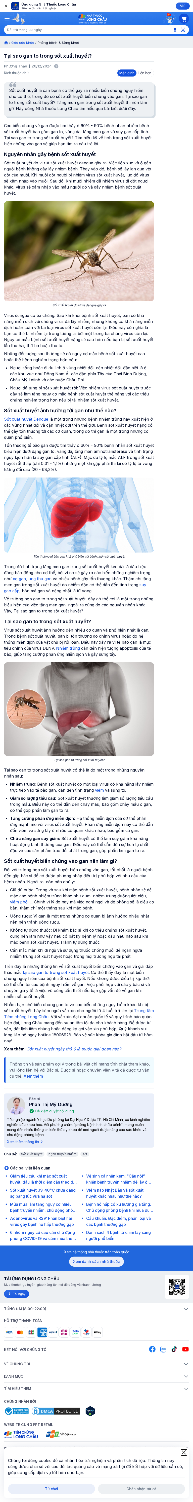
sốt (84, 1154)
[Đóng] (5, 6)
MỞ (182, 6)
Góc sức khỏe (22, 43)
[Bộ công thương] (16, 1411)
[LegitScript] (108, 1411)
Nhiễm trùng (68, 648)
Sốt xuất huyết (31, 1154)
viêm (99, 790)
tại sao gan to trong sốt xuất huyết (56, 972)
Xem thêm (33, 1076)
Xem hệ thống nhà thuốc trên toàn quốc (96, 1252)
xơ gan (19, 578)
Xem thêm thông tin (23, 1142)
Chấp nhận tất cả (141, 1489)
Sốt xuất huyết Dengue (26, 419)
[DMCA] (56, 1411)
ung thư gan (40, 578)
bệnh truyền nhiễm (62, 1154)
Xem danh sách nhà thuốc (96, 1261)
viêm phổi (19, 901)
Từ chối (51, 1489)
